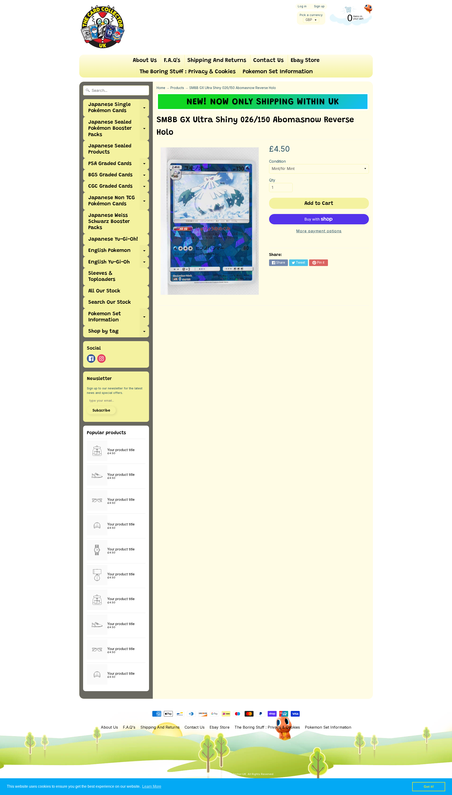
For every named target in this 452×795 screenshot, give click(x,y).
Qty (272, 180)
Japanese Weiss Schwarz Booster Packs (109, 222)
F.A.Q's (172, 60)
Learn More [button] (151, 786)
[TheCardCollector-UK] (102, 27)
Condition (277, 161)
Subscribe (101, 410)
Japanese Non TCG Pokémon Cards (118, 201)
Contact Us (268, 60)
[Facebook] (91, 358)
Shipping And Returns (216, 60)
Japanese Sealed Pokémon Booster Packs (118, 128)
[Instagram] (101, 358)
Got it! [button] (429, 786)
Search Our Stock (109, 302)
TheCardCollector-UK (232, 774)
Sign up (319, 6)
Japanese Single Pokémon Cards (118, 108)
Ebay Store (305, 60)
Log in (302, 6)
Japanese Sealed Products (109, 149)
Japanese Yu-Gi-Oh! (113, 239)
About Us (145, 60)
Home (161, 88)
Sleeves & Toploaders (101, 276)
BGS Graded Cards (118, 177)
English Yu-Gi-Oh (118, 264)
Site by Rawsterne (234, 777)
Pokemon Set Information (278, 72)
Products (177, 88)
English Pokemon (118, 252)
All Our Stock (104, 291)
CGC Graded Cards (118, 188)
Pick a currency (311, 15)
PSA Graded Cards (118, 165)
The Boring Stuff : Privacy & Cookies (188, 72)
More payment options (319, 231)
